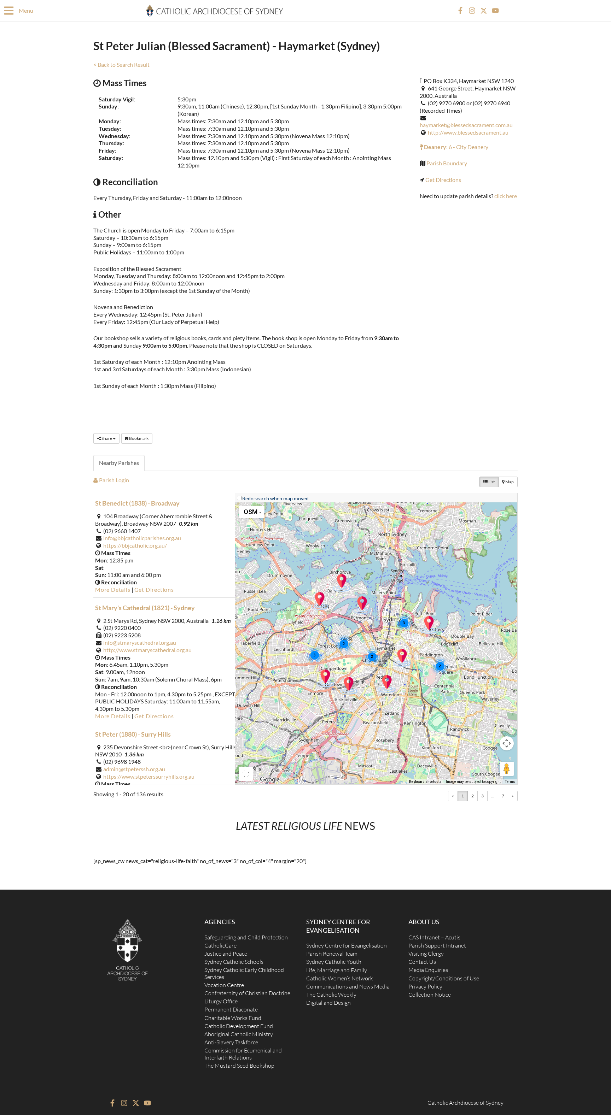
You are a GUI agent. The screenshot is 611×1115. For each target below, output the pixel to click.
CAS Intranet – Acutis (434, 937)
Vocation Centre (224, 985)
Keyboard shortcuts (425, 782)
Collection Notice (429, 994)
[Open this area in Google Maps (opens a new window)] (269, 779)
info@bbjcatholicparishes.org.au (142, 538)
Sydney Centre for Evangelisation (346, 945)
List (491, 481)
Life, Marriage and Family (336, 970)
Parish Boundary (446, 163)
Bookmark (138, 438)
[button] (402, 658)
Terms (510, 782)
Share (107, 438)
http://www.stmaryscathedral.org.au (147, 650)
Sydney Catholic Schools (233, 961)
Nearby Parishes (119, 462)
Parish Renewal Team (331, 953)
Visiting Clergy (426, 953)
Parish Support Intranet (437, 945)
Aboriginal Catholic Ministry (238, 1034)
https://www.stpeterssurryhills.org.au (148, 776)
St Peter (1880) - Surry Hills (133, 734)
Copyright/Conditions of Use (443, 978)
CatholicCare (220, 945)
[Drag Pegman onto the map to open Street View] (507, 769)
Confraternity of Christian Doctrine (247, 993)
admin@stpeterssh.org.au (134, 769)
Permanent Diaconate (231, 1009)
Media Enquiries (428, 969)
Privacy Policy (425, 986)
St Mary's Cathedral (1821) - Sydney (145, 608)
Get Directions (443, 179)
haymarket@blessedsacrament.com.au (466, 125)
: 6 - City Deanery (455, 146)
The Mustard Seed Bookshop (239, 1065)
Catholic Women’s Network (339, 978)
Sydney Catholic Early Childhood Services (244, 973)
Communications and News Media (348, 986)
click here (505, 196)
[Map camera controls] (507, 743)
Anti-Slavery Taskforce (231, 1042)
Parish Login (113, 480)
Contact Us (422, 961)
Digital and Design (328, 1002)
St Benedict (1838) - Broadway (137, 503)
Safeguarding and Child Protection (246, 937)
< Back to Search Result (121, 64)
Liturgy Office (221, 1001)
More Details (112, 589)
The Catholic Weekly (331, 994)
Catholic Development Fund (238, 1026)
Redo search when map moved (275, 498)
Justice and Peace (225, 953)
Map (509, 481)
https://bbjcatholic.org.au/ (135, 545)
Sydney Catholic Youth (333, 961)
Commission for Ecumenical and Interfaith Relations (243, 1054)
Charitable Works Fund (232, 1017)
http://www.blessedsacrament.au (468, 132)
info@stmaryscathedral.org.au (139, 642)
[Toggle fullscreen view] (246, 774)
